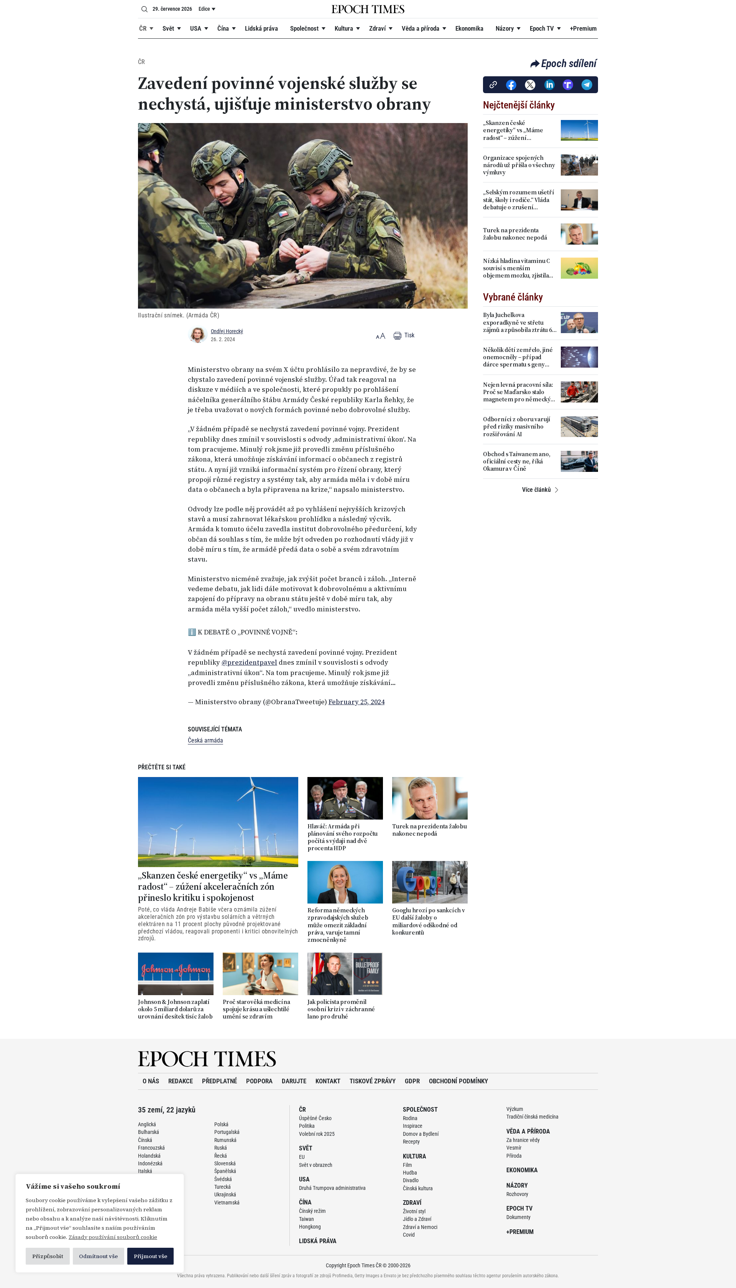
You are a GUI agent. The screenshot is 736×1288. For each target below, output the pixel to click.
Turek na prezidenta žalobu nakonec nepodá (429, 826)
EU (302, 1153)
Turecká (222, 1183)
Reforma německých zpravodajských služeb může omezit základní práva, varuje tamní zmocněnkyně (337, 921)
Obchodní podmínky (458, 1077)
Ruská (220, 1144)
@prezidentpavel (249, 658)
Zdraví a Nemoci (420, 1223)
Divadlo (411, 1176)
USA (195, 28)
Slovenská (225, 1160)
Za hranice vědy (523, 1136)
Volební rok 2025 (317, 1130)
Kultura (344, 28)
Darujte (294, 1077)
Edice (204, 9)
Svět (168, 28)
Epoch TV (542, 28)
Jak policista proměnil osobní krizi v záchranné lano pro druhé (341, 1005)
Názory (505, 28)
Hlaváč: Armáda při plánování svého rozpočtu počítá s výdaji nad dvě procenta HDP (342, 833)
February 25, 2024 (356, 698)
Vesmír (513, 1144)
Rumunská (225, 1136)
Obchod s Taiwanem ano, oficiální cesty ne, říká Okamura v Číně (516, 461)
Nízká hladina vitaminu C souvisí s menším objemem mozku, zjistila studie (516, 268)
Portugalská (227, 1128)
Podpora (259, 1077)
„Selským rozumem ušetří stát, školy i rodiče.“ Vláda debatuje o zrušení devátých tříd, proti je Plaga (519, 200)
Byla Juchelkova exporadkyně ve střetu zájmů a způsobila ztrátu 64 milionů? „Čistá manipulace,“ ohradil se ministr (519, 322)
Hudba (410, 1169)
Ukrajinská (225, 1191)
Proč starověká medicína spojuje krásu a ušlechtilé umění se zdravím (256, 1005)
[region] (99, 1223)
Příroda (514, 1152)
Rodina (410, 1114)
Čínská (145, 1136)
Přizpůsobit (47, 1256)
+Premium (583, 28)
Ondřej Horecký (227, 331)
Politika (307, 1122)
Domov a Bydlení (421, 1130)
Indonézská (150, 1160)
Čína (223, 28)
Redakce (180, 1077)
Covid (409, 1231)
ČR (142, 28)
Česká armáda (205, 736)
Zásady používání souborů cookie (113, 1237)
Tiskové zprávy (373, 1077)
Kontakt (327, 1077)
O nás (151, 1077)
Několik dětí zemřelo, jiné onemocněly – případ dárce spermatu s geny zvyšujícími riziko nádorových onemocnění (518, 357)
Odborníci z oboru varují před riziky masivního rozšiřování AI (516, 427)
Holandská (149, 1152)
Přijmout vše (150, 1256)
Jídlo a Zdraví (417, 1215)
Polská (221, 1120)
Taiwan (306, 1215)
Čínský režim (312, 1207)
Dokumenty (518, 1213)
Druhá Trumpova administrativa (332, 1184)
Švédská (223, 1175)
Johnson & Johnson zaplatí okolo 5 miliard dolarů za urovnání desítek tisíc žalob (175, 1005)
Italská (145, 1167)
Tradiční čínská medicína (532, 1113)
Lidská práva (261, 28)
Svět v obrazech (315, 1161)
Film (407, 1161)
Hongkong (310, 1223)
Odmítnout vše (98, 1256)
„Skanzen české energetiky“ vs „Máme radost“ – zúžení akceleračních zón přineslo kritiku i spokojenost (213, 882)
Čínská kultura (418, 1184)
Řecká (220, 1152)
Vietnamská (227, 1199)
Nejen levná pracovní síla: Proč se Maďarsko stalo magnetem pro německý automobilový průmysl (518, 392)
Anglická (147, 1120)
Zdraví (377, 28)
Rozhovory (517, 1190)
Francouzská (151, 1144)
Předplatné (219, 1077)
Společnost (304, 28)
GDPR (412, 1077)
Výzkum (514, 1105)
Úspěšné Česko (315, 1114)
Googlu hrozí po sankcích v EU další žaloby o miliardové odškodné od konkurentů (428, 917)
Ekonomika (469, 28)
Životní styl (414, 1207)
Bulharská (148, 1128)
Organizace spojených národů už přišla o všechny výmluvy (519, 165)
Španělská (225, 1167)
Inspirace (412, 1122)
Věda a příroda (420, 28)
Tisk (408, 335)
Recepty (411, 1138)
